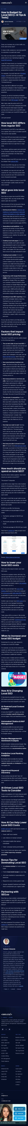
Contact (18, 1084)
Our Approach (19, 1074)
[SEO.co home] (6, 3)
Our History (18, 1071)
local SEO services (6, 60)
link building (22, 583)
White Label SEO (5, 1042)
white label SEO (17, 593)
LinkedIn (12, 989)
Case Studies (19, 1068)
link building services (18, 971)
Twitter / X (6, 989)
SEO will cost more (20, 446)
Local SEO (3, 1050)
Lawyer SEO (4, 1071)
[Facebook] (9, 1029)
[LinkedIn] (2, 1029)
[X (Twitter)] (6, 1029)
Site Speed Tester (20, 1048)
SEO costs (20, 601)
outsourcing (6, 593)
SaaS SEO (3, 1074)
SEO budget (14, 100)
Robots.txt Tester (20, 1053)
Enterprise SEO (5, 1068)
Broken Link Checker (21, 1040)
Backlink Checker (20, 1037)
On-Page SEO (4, 1048)
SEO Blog (18, 1079)
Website (18, 989)
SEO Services (4, 1037)
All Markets (4, 1079)
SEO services (9, 971)
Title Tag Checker (20, 1050)
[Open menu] (25, 2)
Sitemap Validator (20, 1045)
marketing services (20, 620)
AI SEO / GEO (4, 1053)
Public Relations (5, 1061)
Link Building (4, 1040)
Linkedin (21, 986)
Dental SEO (4, 1076)
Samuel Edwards (9, 21)
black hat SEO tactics (9, 357)
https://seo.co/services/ (13, 557)
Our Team (18, 1076)
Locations (18, 1082)
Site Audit (18, 1042)
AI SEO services (5, 829)
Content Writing (5, 1056)
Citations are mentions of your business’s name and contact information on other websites (14, 212)
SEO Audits (4, 1045)
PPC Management (5, 1058)
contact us (11, 530)
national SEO (14, 161)
